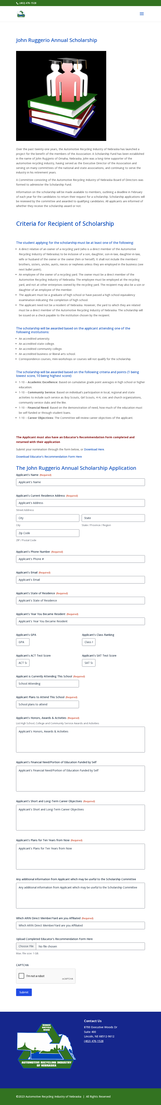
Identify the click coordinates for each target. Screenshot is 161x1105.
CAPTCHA (22, 965)
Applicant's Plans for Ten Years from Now (49, 840)
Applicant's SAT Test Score (99, 655)
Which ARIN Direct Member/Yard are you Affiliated (54, 918)
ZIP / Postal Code (26, 540)
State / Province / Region (96, 525)
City (18, 525)
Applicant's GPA (26, 635)
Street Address (25, 510)
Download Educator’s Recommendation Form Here (49, 456)
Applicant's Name (33, 475)
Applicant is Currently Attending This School (50, 676)
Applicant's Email (33, 572)
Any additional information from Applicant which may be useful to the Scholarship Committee (76, 879)
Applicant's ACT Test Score (33, 655)
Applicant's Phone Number (39, 551)
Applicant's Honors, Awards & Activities (47, 718)
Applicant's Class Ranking (98, 635)
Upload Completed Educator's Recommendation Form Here (54, 939)
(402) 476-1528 (93, 1041)
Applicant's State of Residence (42, 593)
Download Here (94, 449)
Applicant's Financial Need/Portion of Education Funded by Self (56, 762)
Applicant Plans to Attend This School (46, 697)
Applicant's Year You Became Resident (47, 614)
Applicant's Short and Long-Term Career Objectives (55, 801)
